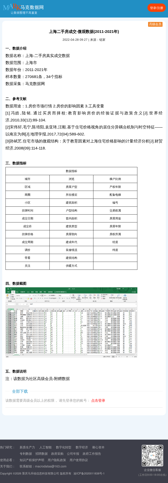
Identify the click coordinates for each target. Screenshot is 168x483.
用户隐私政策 (57, 460)
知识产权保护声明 (32, 460)
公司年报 (73, 453)
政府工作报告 (92, 453)
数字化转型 (63, 447)
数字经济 (82, 447)
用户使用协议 (79, 460)
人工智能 (45, 447)
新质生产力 (27, 447)
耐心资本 (98, 447)
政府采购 (57, 453)
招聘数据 (41, 453)
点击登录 (98, 400)
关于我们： (7, 466)
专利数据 (26, 453)
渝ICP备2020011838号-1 (89, 473)
